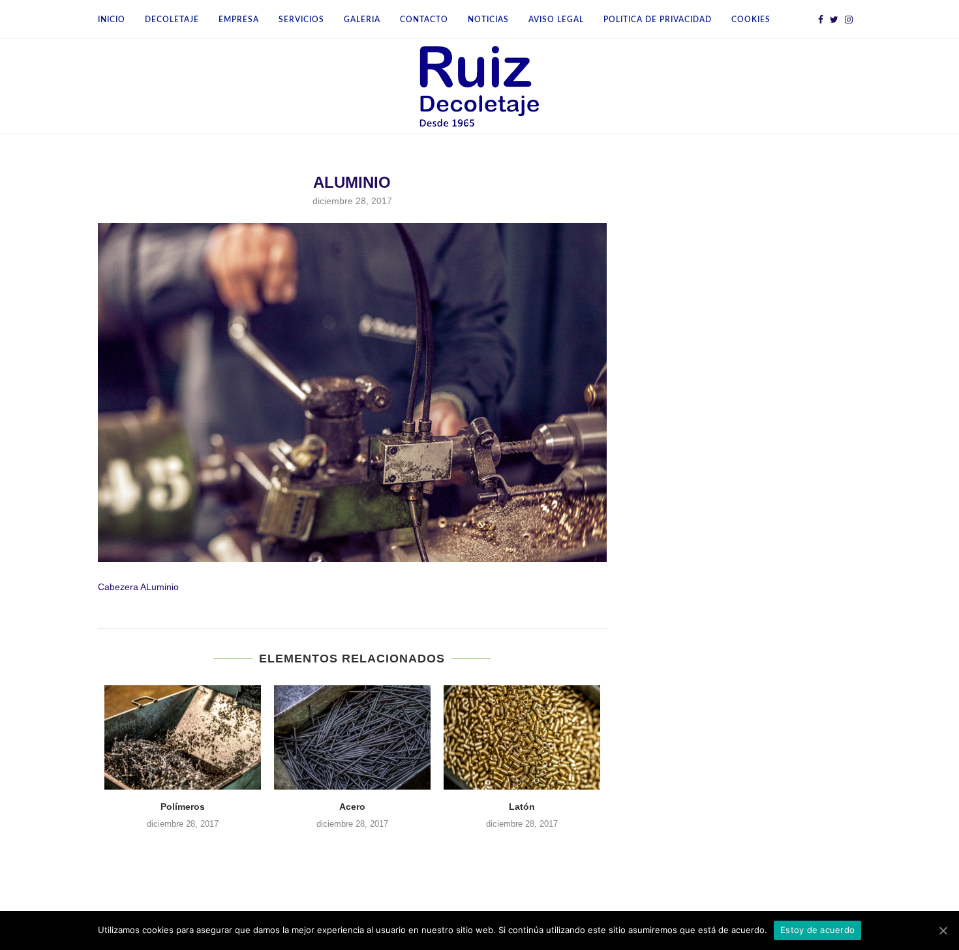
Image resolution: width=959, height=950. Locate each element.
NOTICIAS (488, 19)
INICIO (111, 19)
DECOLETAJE (172, 19)
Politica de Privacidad (657, 19)
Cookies (750, 19)
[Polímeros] (182, 737)
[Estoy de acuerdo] (942, 930)
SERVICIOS (301, 19)
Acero (352, 806)
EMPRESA (239, 19)
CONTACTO (424, 19)
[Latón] (522, 737)
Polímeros (182, 806)
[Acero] (352, 737)
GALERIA (362, 19)
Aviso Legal (556, 19)
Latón (522, 806)
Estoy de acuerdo (817, 930)
